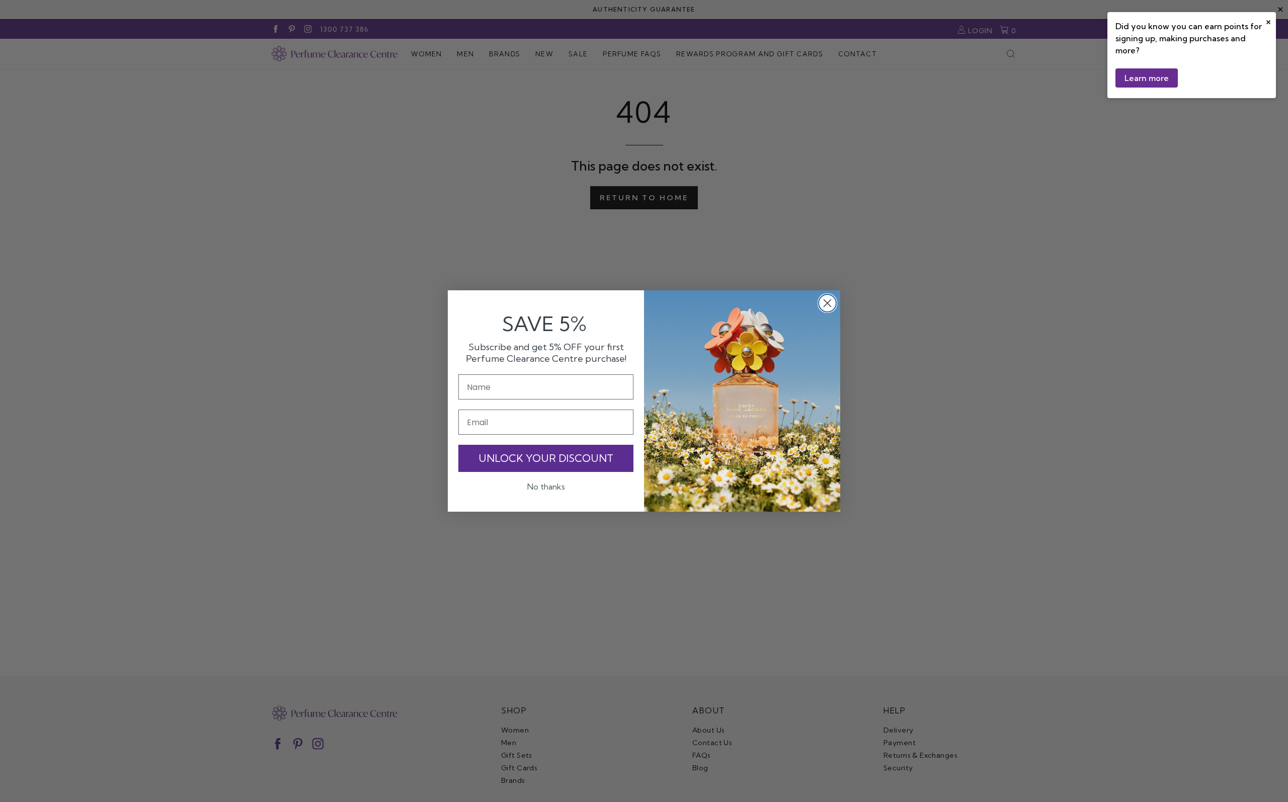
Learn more (1146, 78)
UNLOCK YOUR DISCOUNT (545, 458)
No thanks (546, 487)
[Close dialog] (827, 303)
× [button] (1268, 21)
